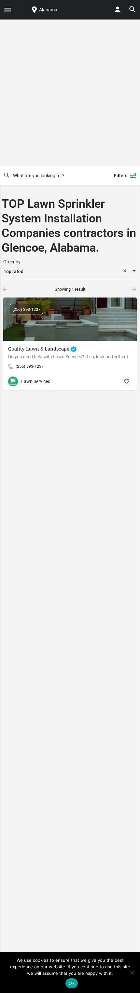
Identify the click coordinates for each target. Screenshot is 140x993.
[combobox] (70, 271)
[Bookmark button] (126, 381)
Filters (120, 175)
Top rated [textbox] (13, 271)
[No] (132, 972)
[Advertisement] (70, 93)
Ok (72, 983)
